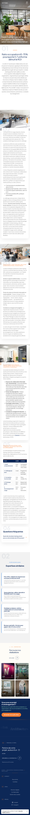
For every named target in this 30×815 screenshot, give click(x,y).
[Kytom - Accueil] (4, 3)
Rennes (4, 753)
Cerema (17, 435)
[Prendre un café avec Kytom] (19, 750)
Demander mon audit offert (11, 714)
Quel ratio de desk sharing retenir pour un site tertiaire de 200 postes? (13, 537)
